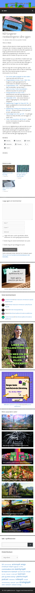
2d (3, 564)
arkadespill (5, 566)
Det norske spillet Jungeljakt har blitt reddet (18, 76)
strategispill (24, 582)
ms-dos (4, 574)
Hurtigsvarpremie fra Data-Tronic (15, 92)
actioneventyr (7, 564)
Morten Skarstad (9, 317)
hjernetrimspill (21, 571)
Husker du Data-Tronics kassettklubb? (16, 89)
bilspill (11, 566)
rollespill (19, 579)
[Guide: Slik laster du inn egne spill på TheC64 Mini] (23, 168)
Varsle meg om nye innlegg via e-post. (14, 245)
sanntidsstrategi (6, 582)
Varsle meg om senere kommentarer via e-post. (17, 241)
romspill (26, 579)
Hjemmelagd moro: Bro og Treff (15, 114)
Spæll (17, 582)
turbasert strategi (16, 584)
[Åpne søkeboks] (32, 10)
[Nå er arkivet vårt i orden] (9, 183)
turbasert (8, 584)
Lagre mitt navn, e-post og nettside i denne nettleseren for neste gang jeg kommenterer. (16, 236)
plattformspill (21, 576)
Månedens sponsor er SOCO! (11, 404)
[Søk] (30, 545)
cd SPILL (21, 566)
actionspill (16, 564)
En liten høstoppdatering (16, 309)
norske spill (14, 574)
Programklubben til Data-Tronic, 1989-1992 (18, 80)
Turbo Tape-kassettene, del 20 (14, 119)
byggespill (15, 566)
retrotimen (12, 579)
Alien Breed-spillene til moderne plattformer (21, 313)
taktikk (3, 584)
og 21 (25, 119)
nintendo (8, 574)
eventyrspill (20, 569)
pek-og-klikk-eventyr (9, 577)
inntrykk (28, 571)
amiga (23, 564)
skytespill (12, 582)
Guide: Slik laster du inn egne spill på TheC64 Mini (22, 174)
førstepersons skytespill (9, 572)
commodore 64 (8, 569)
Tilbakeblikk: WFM (11, 98)
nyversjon (21, 574)
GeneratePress (28, 590)
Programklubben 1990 (12, 85)
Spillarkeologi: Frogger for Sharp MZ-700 (17, 103)
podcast (5, 579)
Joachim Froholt (22, 40)
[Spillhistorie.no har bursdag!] (9, 168)
